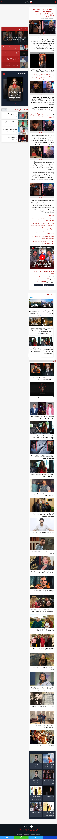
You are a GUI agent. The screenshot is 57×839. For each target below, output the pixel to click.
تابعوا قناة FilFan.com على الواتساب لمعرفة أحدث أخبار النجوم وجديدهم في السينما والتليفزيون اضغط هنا (43, 77)
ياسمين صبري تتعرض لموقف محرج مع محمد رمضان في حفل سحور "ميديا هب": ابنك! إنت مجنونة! (42, 115)
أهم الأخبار (22, 29)
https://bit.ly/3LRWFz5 (40, 282)
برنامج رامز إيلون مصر (39, 284)
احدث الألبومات (22, 73)
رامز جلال (51, 284)
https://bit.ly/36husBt (43, 276)
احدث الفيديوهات (16, 110)
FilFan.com (38, 834)
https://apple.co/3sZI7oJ (43, 279)
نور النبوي (46, 284)
